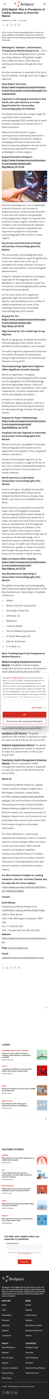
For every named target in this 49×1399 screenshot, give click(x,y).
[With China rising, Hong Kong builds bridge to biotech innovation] (42, 1205)
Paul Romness (6, 1162)
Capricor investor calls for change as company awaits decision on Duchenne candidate (16, 1055)
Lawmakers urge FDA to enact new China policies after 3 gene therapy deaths (17, 1070)
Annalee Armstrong (8, 1208)
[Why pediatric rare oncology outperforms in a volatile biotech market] (42, 1159)
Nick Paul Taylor (7, 1108)
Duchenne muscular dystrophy (15, 1050)
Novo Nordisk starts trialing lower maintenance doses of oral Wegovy (14, 1104)
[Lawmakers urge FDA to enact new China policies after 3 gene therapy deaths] (42, 1070)
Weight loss (7, 1101)
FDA (3, 1170)
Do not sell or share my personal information (24, 721)
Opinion (5, 1155)
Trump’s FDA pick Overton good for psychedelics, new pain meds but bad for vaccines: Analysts (17, 1175)
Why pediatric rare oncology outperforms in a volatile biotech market (18, 1159)
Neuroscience (8, 1186)
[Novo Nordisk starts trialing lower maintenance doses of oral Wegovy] (42, 1105)
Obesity (5, 1216)
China (4, 1201)
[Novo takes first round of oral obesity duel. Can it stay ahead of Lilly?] (42, 1220)
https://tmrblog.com (18, 947)
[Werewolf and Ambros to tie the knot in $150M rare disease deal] (42, 1090)
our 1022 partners (16, 678)
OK (24, 715)
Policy (4, 1066)
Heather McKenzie (7, 1060)
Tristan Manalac (7, 1223)
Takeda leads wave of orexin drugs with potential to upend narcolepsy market (16, 1190)
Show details (37, 708)
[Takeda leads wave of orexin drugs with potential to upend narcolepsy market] (42, 1190)
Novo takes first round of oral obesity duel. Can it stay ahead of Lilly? (17, 1219)
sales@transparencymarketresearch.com (23, 957)
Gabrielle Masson (7, 1074)
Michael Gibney (7, 1093)
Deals (4, 1086)
